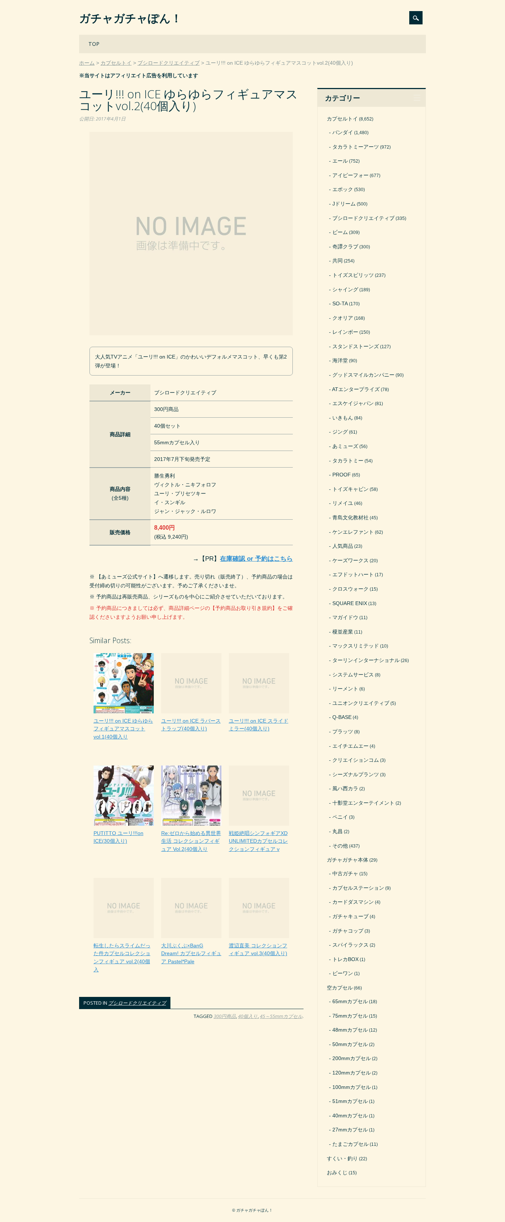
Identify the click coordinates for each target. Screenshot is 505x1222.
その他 (340, 846)
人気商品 (342, 546)
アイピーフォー (350, 175)
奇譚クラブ (345, 247)
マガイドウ (345, 617)
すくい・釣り (342, 1158)
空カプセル (340, 988)
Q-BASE (342, 717)
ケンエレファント (353, 532)
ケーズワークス (350, 560)
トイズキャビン (350, 489)
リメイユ (342, 503)
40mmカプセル (350, 1116)
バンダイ (342, 132)
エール (340, 161)
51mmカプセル (350, 1101)
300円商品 (225, 1016)
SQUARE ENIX (349, 603)
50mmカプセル (350, 1044)
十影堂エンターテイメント (363, 803)
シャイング (345, 289)
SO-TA (340, 303)
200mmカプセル (351, 1058)
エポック (342, 189)
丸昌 (337, 831)
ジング (340, 432)
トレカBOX (345, 959)
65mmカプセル (350, 1001)
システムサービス (353, 675)
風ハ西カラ (345, 788)
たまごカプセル (350, 1144)
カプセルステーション (358, 888)
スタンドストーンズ (355, 346)
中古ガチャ (345, 873)
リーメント (345, 689)
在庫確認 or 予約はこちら (256, 558)
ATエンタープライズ (356, 389)
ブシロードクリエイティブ (137, 1002)
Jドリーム (344, 204)
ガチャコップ (347, 931)
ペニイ (340, 817)
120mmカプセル (351, 1073)
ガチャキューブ (350, 916)
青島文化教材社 (350, 517)
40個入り (248, 1016)
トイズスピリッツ (353, 275)
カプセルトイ (342, 119)
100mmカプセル (351, 1087)
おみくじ (337, 1172)
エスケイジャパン (353, 403)
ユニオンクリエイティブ (360, 703)
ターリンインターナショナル (366, 660)
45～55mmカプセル (281, 1016)
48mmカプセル (350, 1030)
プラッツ (342, 731)
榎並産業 (342, 632)
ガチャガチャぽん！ (130, 18)
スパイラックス (350, 945)
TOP (93, 43)
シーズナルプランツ (355, 774)
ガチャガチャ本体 (347, 860)
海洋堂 (340, 360)
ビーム (340, 232)
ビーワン (342, 973)
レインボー (345, 332)
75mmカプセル (350, 1016)
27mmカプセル (350, 1130)
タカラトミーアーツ (355, 147)
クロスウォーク (350, 589)
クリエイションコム (355, 760)
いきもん (342, 418)
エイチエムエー (350, 746)
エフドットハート (353, 574)
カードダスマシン (353, 902)
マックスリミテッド (355, 646)
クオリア (342, 318)
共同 (337, 261)
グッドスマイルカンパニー (363, 375)
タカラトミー (347, 461)
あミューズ (345, 446)
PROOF (341, 475)
